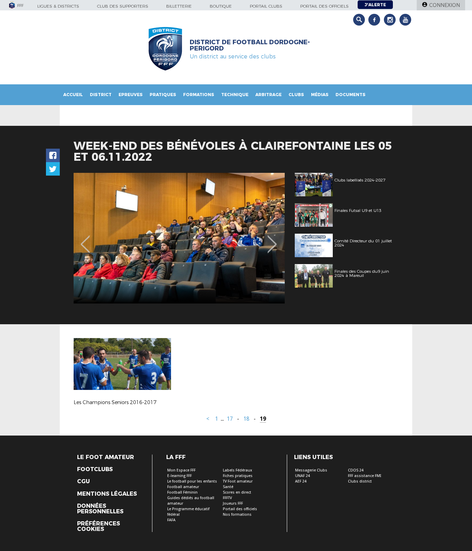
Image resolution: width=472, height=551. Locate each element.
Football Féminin (182, 492)
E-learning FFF (179, 476)
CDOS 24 (356, 470)
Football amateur (183, 487)
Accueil (73, 94)
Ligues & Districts (58, 6)
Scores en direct (237, 492)
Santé (228, 487)
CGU (83, 481)
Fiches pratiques (238, 476)
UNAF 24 (302, 476)
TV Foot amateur (238, 481)
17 (230, 418)
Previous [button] (85, 239)
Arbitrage (268, 94)
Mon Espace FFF (181, 470)
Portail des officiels (324, 6)
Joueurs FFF (233, 503)
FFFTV (227, 498)
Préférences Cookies (98, 526)
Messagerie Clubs (311, 470)
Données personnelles (100, 508)
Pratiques (163, 94)
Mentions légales (107, 494)
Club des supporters (122, 6)
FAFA (171, 520)
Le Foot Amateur (105, 457)
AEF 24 (300, 481)
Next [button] (272, 239)
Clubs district (360, 481)
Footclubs (95, 469)
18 (246, 418)
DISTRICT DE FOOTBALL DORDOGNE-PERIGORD (250, 45)
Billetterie (179, 6)
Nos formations (237, 514)
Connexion (444, 5)
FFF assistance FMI (364, 476)
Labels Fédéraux (237, 470)
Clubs (296, 94)
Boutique (221, 6)
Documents (351, 94)
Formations (198, 94)
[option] (179, 238)
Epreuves (131, 94)
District (101, 94)
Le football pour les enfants (192, 481)
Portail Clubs (266, 6)
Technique (234, 94)
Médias (320, 94)
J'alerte (375, 4)
